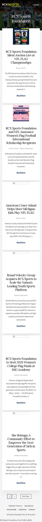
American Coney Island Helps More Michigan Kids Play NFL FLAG (21, 209)
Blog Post (21, 68)
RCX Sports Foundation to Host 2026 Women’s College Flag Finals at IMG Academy (21, 364)
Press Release (26, 148)
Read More (21, 96)
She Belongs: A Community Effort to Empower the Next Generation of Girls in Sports (21, 442)
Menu (37, 5)
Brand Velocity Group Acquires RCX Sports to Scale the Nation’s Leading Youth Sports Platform (21, 282)
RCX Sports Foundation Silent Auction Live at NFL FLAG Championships (21, 57)
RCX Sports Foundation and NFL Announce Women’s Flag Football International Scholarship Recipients (21, 135)
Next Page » (26, 497)
